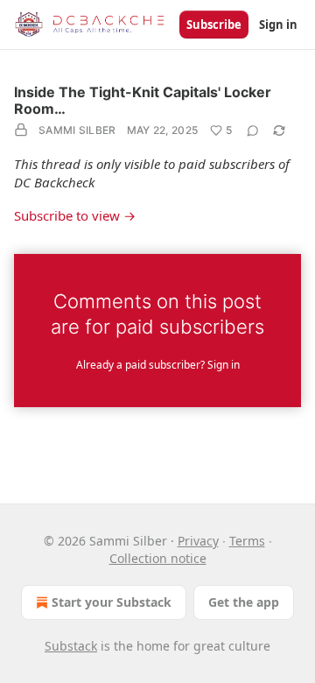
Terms (247, 540)
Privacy (198, 540)
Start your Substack (112, 602)
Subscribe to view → (75, 215)
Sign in (278, 24)
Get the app (243, 602)
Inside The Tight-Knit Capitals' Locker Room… (142, 100)
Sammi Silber (77, 130)
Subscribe (214, 24)
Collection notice (157, 558)
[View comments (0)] (253, 130)
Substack (71, 645)
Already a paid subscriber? (158, 364)
